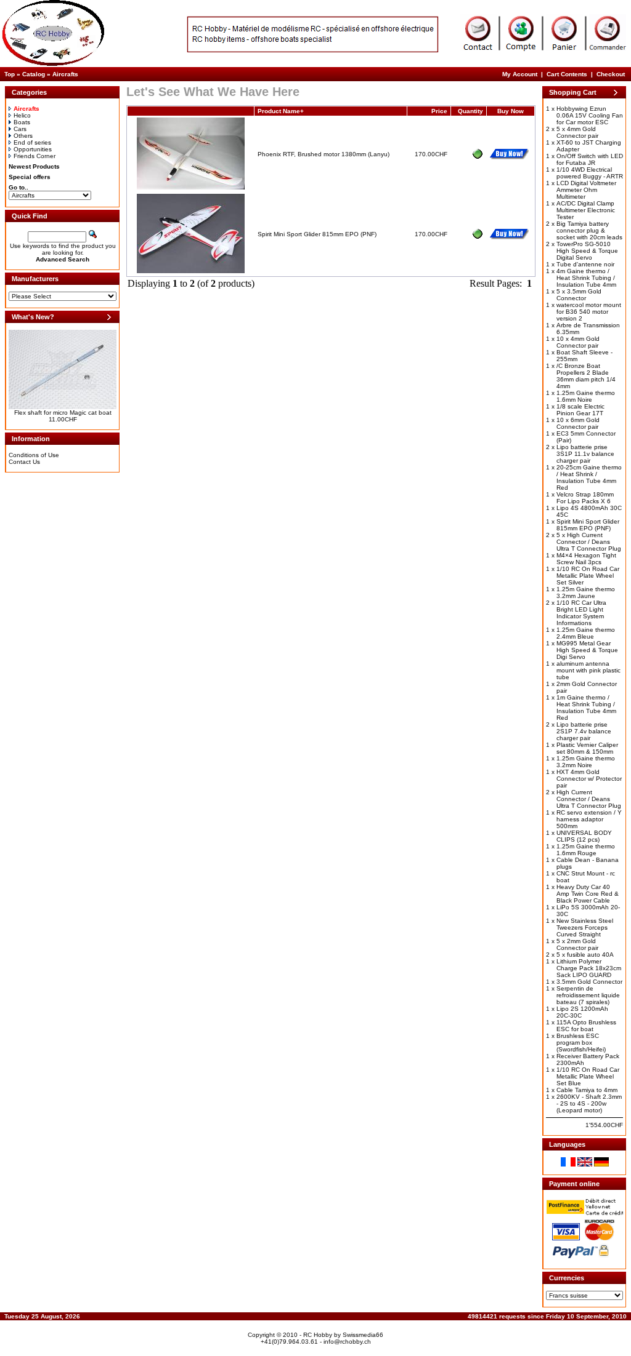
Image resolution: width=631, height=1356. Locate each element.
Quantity (470, 111)
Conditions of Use (34, 455)
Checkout (610, 74)
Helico (22, 115)
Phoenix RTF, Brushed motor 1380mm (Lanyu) (323, 154)
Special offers (30, 176)
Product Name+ (281, 111)
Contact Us (24, 461)
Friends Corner (34, 156)
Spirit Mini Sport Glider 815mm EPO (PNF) (317, 234)
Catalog (33, 74)
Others (23, 135)
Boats (22, 122)
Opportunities (33, 149)
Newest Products (34, 166)
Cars (20, 129)
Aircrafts (65, 74)
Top (9, 74)
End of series (32, 142)
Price (439, 111)
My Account (519, 74)
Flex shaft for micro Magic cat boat (63, 412)
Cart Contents (567, 74)
